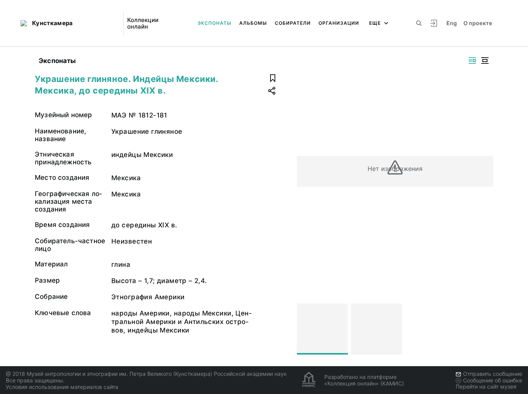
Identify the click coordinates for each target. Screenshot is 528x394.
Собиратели (293, 23)
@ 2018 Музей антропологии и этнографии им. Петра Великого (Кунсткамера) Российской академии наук (146, 373)
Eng (451, 23)
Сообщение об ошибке (492, 380)
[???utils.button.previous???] (306, 329)
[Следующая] (484, 329)
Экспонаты (215, 23)
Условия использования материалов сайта (62, 387)
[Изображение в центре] (485, 60)
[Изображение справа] (472, 60)
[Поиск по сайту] (419, 23)
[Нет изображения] (322, 329)
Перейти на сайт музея (486, 386)
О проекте (477, 23)
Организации (339, 23)
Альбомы (253, 23)
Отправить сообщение (492, 373)
